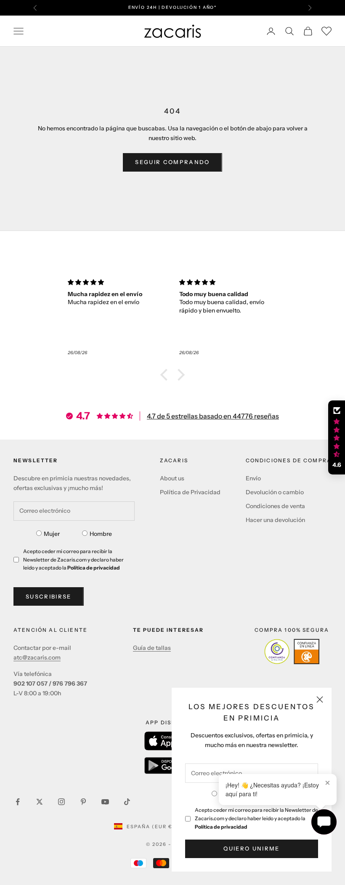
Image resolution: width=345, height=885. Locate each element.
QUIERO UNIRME (251, 848)
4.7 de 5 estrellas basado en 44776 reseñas (213, 416)
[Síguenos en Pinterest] (83, 802)
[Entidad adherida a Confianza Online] (291, 651)
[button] (166, 375)
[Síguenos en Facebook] (17, 802)
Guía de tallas (152, 648)
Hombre (101, 534)
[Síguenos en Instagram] (61, 802)
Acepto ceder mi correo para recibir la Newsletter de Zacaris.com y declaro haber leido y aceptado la (256, 818)
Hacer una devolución (275, 520)
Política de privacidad (221, 827)
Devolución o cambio (275, 492)
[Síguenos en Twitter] (39, 802)
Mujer (52, 534)
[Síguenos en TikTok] (127, 802)
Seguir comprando (172, 162)
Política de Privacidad (190, 492)
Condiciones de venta (275, 506)
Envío (253, 478)
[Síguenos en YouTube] (105, 802)
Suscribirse (49, 596)
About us (172, 478)
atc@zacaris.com (37, 657)
